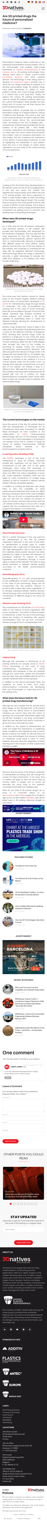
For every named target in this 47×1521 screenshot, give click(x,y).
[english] (32, 2)
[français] (40, 2)
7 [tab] (32, 1204)
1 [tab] (11, 1204)
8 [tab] (36, 1204)
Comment (6, 1097)
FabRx (24, 434)
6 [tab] (29, 1204)
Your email (9, 1229)
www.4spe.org (9, 1322)
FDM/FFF (10, 458)
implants (18, 77)
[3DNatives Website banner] (24, 957)
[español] (36, 2)
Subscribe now (23, 1243)
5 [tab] (25, 1204)
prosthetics (7, 77)
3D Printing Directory (11, 1410)
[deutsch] (29, 2)
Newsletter (30, 798)
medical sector (9, 72)
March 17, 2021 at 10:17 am (33, 1065)
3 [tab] (18, 1204)
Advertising (7, 1422)
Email (5, 1122)
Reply (8, 1078)
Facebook (10, 795)
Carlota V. (27, 28)
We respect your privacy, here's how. (14, 1511)
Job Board (7, 1417)
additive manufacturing (26, 69)
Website (5, 1130)
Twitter (22, 795)
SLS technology (38, 607)
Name (5, 1115)
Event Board (8, 1415)
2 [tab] (14, 1204)
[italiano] (44, 2)
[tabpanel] (23, 1183)
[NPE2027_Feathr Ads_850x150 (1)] (24, 808)
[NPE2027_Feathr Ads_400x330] (24, 834)
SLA (23, 578)
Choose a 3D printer (11, 1412)
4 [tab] (21, 1204)
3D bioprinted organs (20, 82)
